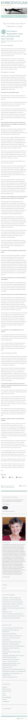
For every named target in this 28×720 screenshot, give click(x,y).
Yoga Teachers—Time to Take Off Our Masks (12, 599)
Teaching (17, 41)
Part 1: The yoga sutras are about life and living (12, 613)
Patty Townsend (6, 542)
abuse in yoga (5, 485)
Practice (4, 695)
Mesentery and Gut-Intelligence (9, 633)
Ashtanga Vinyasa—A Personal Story (10, 606)
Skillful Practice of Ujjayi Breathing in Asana (11, 641)
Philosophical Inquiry (9, 41)
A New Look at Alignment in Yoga (9, 677)
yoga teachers (11, 487)
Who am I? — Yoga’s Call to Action (9, 661)
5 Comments (24, 485)
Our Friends (6, 708)
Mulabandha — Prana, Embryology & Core (11, 597)
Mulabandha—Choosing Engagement (10, 644)
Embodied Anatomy (6, 689)
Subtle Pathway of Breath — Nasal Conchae (12, 635)
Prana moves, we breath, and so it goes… (11, 637)
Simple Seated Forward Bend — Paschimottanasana (14, 671)
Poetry (3, 693)
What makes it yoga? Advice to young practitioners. (13, 646)
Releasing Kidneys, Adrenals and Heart (11, 617)
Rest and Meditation (6, 697)
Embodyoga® (14, 3)
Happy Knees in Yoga (7, 611)
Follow (5, 507)
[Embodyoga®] (14, 14)
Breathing (4, 687)
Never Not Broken (6, 639)
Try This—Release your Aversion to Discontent (12, 601)
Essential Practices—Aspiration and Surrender (12, 603)
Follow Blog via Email (10, 497)
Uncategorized (5, 701)
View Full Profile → (6, 577)
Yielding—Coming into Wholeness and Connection (13, 615)
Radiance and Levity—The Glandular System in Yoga (13, 669)
